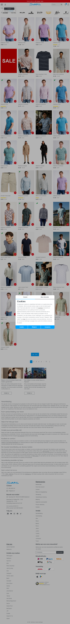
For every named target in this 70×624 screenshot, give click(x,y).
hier (24, 319)
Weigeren (34, 327)
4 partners (40, 308)
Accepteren (47, 327)
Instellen (22, 327)
